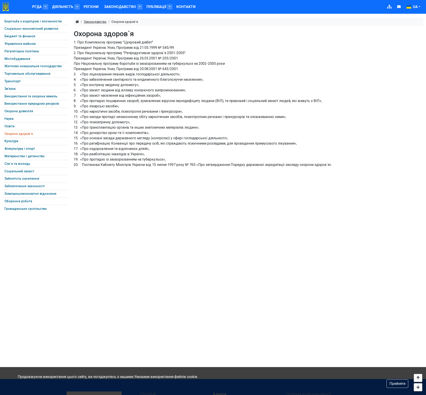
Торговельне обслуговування (27, 74)
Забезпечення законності (24, 186)
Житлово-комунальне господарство (33, 66)
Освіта (9, 126)
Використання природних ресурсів (31, 104)
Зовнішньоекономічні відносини (30, 194)
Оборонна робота (18, 201)
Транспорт (12, 81)
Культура (11, 141)
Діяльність (62, 7)
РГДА (37, 7)
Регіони (91, 7)
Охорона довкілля (18, 111)
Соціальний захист (19, 171)
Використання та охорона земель (30, 96)
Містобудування (17, 59)
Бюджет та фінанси (19, 36)
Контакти (185, 7)
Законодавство (120, 7)
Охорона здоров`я (18, 134)
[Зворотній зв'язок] (399, 7)
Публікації (156, 7)
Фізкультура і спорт (19, 149)
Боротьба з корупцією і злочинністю (33, 21)
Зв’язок (10, 89)
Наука (9, 119)
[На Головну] (77, 22)
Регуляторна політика (21, 51)
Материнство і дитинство (24, 156)
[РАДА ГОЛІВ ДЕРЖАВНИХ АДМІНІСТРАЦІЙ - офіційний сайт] (6, 7)
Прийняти (397, 383)
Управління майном (20, 44)
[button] (45, 7)
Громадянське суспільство (25, 209)
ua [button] (415, 7)
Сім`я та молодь (17, 164)
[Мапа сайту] (389, 7)
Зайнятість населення (21, 179)
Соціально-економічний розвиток (31, 29)
